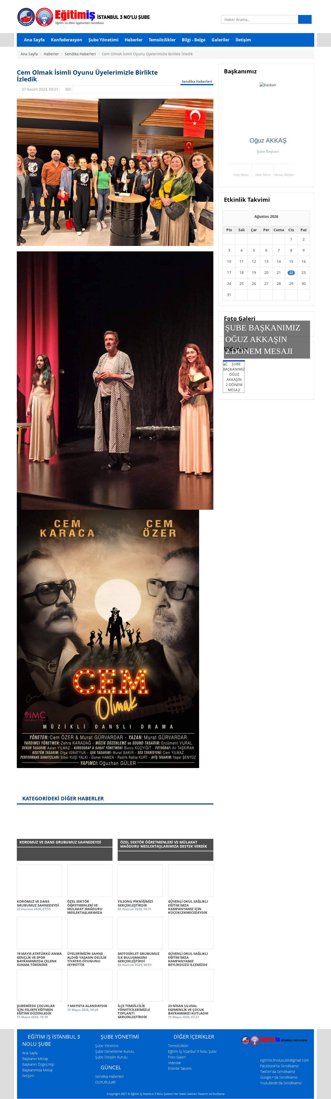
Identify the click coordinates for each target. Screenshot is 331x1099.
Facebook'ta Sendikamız (279, 1065)
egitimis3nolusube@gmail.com (284, 1060)
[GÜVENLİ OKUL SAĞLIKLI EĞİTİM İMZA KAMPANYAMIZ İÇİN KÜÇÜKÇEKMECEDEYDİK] (190, 881)
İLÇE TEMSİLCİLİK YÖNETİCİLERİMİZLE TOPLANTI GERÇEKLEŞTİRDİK (134, 1011)
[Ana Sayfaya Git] (115, 16)
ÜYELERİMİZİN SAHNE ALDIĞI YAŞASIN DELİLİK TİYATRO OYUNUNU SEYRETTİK (87, 959)
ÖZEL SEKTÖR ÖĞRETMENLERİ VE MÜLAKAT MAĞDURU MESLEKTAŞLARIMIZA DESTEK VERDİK (84, 908)
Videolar (174, 1062)
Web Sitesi (262, 175)
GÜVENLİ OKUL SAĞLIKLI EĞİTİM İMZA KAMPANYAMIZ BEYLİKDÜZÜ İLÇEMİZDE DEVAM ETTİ (188, 961)
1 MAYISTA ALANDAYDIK (87, 1005)
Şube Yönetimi (106, 1045)
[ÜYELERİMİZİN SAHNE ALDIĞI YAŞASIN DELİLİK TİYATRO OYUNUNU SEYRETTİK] (89, 933)
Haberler (51, 53)
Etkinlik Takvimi (180, 1068)
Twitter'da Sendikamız (277, 1071)
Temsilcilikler (178, 1045)
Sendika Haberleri (80, 53)
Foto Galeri (177, 1057)
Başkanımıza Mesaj (37, 1069)
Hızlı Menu (241, 175)
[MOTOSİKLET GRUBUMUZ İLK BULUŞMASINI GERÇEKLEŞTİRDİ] (140, 933)
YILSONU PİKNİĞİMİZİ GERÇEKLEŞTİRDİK (135, 903)
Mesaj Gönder (284, 175)
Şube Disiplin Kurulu (111, 1057)
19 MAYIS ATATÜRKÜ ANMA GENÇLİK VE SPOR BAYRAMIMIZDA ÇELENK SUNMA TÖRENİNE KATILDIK (39, 961)
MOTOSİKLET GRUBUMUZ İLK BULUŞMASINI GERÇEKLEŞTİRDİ (139, 957)
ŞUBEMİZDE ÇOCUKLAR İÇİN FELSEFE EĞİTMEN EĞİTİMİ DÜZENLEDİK (36, 1009)
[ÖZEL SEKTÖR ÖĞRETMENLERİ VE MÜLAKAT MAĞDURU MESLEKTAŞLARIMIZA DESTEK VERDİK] (89, 881)
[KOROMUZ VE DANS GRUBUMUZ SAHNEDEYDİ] (39, 881)
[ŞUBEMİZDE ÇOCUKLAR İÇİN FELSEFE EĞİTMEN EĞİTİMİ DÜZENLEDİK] (39, 985)
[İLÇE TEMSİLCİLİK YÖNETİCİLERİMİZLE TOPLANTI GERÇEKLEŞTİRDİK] (140, 985)
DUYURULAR (105, 1082)
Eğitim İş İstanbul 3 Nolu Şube (192, 1051)
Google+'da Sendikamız (278, 1077)
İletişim (28, 1075)
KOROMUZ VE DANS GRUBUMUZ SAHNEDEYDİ (38, 903)
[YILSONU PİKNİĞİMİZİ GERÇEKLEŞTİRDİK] (140, 881)
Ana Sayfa (29, 53)
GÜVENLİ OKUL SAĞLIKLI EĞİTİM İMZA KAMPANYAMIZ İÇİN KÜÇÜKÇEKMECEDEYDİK (188, 907)
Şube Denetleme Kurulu (114, 1051)
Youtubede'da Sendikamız (281, 1082)
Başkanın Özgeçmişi (38, 1064)
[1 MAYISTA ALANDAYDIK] (89, 985)
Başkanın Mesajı (35, 1058)
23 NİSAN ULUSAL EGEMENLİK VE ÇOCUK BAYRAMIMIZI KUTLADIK (188, 1009)
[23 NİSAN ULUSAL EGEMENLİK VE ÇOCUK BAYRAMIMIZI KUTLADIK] (190, 985)
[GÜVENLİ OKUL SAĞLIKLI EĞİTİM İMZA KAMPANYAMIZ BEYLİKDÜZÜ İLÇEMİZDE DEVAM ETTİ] (190, 933)
